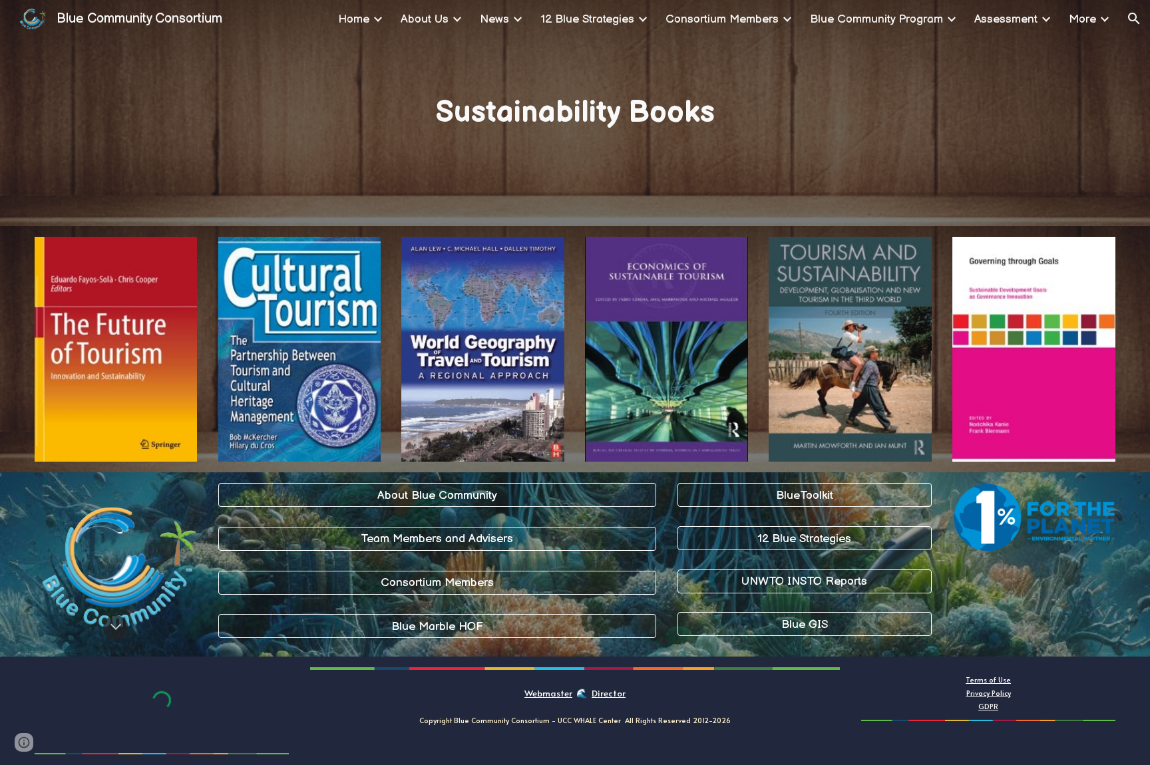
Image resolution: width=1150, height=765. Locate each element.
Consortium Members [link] (722, 19)
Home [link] (353, 19)
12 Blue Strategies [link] (587, 19)
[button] (1134, 19)
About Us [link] (425, 19)
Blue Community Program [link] (876, 19)
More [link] (1082, 19)
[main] (575, 113)
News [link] (494, 19)
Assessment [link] (1006, 19)
